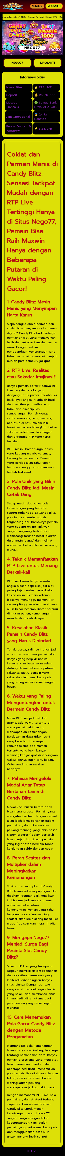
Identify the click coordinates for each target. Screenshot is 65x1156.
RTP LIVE (31, 1151)
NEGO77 (37, 6)
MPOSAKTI (54, 6)
